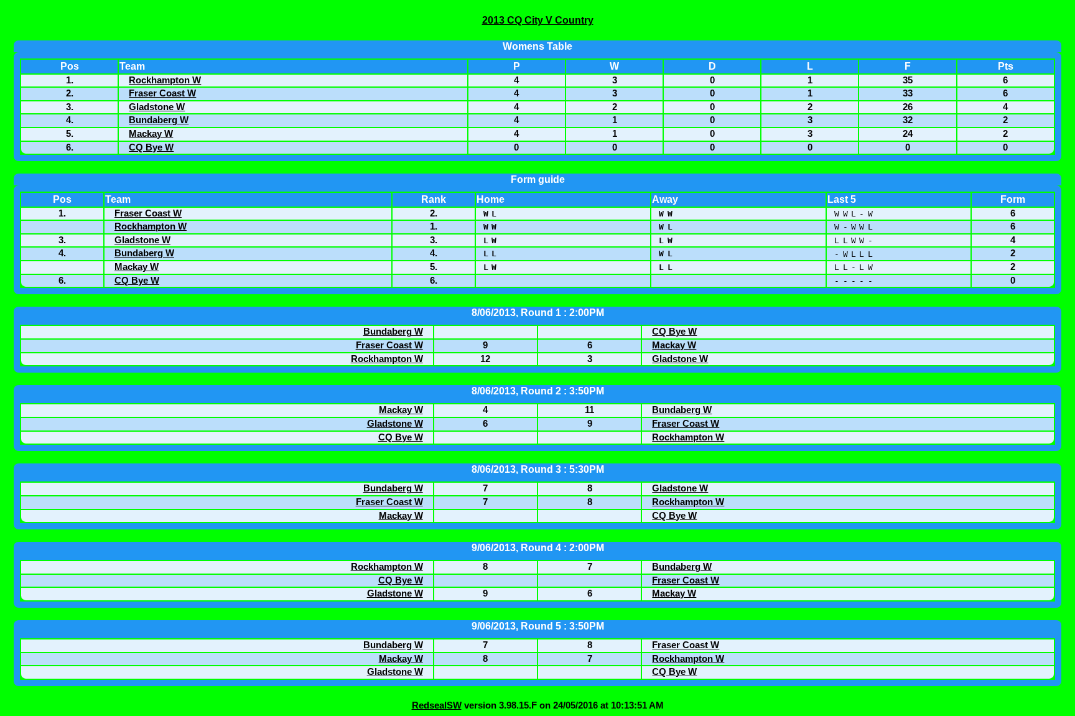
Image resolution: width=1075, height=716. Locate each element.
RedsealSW (437, 705)
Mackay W (151, 134)
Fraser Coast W (162, 93)
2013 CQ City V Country (537, 20)
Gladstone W (157, 107)
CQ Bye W (151, 147)
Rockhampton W (165, 80)
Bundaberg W (158, 120)
